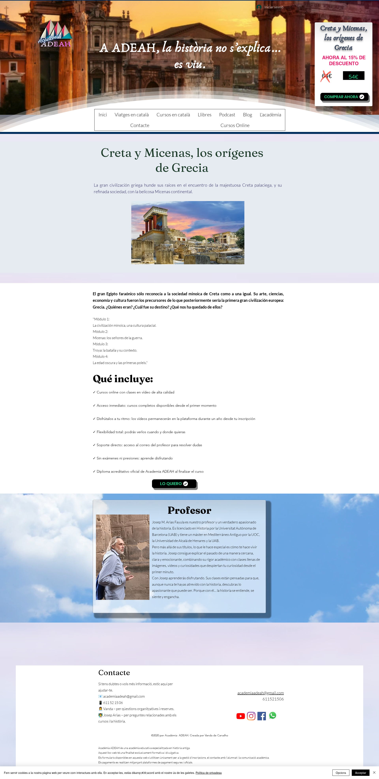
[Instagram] (251, 716)
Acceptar (360, 773)
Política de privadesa (209, 773)
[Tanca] (374, 773)
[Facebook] (261, 716)
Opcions (341, 773)
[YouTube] (240, 716)
